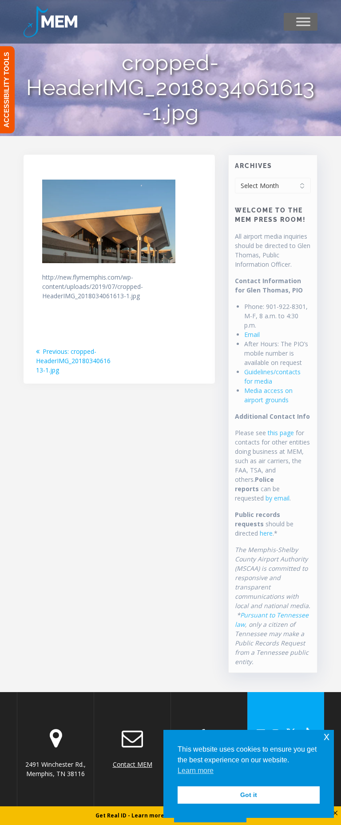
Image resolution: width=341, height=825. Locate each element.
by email (277, 498)
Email (252, 334)
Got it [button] (248, 794)
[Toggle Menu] (303, 22)
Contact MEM (132, 764)
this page (281, 433)
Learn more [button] (196, 770)
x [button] (326, 736)
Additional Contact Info (272, 416)
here (266, 533)
